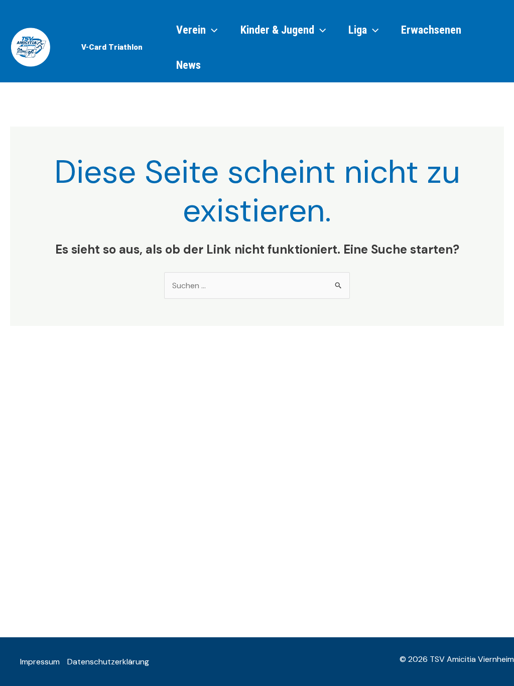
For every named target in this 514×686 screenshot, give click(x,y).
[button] (112, 47)
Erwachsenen (431, 29)
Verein (191, 29)
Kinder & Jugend (277, 29)
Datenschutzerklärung (108, 661)
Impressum (40, 661)
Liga (357, 29)
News (188, 64)
